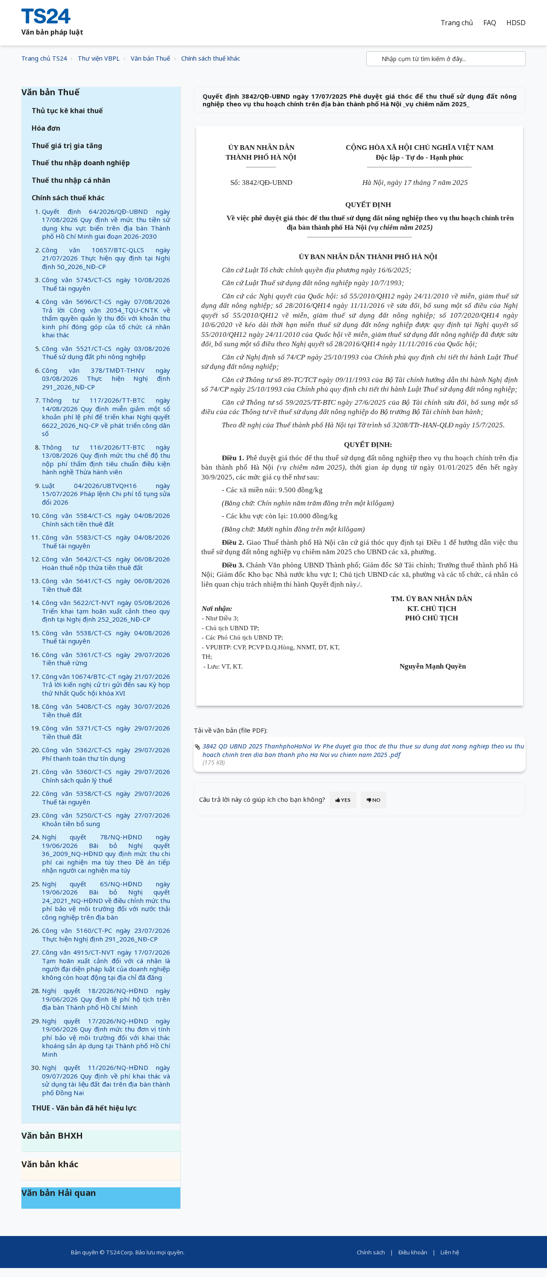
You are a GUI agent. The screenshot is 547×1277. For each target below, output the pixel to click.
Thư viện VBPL (99, 58)
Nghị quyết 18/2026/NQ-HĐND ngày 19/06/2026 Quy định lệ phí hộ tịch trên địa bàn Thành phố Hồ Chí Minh (106, 998)
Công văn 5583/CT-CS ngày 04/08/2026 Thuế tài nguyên (106, 541)
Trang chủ (457, 22)
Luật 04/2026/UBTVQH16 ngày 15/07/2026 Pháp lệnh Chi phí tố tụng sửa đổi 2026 (106, 493)
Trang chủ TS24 (44, 58)
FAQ (489, 22)
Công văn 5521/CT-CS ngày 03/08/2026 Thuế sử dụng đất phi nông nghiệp (106, 352)
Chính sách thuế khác (210, 58)
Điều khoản (412, 1252)
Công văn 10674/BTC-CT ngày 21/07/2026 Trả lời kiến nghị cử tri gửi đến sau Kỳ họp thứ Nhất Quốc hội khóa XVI (106, 684)
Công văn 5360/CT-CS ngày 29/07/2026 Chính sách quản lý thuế (106, 775)
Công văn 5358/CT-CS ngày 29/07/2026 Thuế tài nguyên (106, 797)
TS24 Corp (119, 1252)
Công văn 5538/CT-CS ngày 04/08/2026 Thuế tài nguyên (106, 637)
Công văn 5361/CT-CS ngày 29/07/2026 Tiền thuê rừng (106, 658)
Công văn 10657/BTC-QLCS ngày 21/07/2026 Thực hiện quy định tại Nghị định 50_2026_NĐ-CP (106, 258)
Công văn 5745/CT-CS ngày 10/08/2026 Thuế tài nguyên (106, 283)
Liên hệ (450, 1252)
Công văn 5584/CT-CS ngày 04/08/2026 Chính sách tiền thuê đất (106, 519)
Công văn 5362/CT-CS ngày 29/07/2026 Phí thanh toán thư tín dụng (106, 754)
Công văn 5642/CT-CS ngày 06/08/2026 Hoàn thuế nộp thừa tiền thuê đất (106, 563)
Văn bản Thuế (150, 58)
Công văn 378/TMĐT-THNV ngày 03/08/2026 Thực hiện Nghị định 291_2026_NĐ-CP (106, 378)
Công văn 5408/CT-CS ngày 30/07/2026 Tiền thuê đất (106, 710)
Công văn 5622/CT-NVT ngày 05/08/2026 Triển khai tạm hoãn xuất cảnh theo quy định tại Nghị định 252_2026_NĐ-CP (106, 610)
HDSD (516, 22)
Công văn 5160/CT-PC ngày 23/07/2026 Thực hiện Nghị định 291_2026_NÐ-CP (106, 934)
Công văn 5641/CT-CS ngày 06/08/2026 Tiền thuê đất (106, 584)
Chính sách (371, 1252)
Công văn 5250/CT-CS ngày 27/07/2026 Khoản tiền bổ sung (106, 819)
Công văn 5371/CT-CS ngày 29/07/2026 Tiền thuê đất (106, 732)
